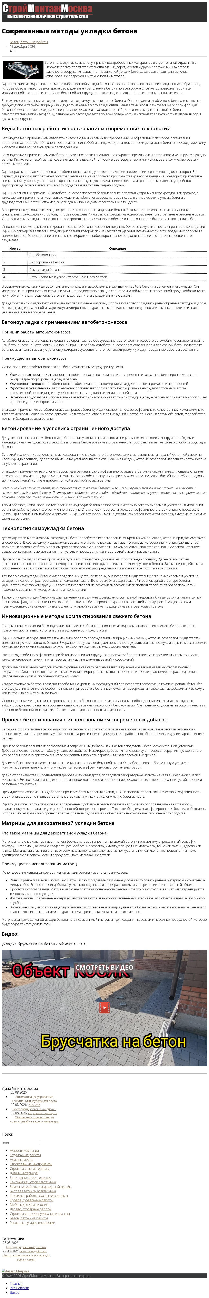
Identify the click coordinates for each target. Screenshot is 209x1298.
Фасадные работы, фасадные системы (39, 1195)
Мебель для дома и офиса (30, 1204)
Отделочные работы (25, 1155)
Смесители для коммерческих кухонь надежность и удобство (25, 1249)
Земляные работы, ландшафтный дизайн (40, 1186)
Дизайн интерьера (24, 1173)
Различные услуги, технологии (32, 1222)
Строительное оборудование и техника (40, 1213)
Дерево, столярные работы (30, 1209)
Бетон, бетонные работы (29, 42)
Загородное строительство (30, 1177)
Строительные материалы (29, 1168)
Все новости (19, 66)
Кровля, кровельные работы (31, 1200)
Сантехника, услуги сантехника (33, 1182)
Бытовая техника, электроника (33, 1191)
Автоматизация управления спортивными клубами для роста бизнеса (34, 1101)
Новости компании (24, 1150)
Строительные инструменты (31, 1164)
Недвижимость (21, 1159)
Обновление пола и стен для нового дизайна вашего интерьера (34, 1119)
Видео (14, 1292)
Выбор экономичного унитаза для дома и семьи (26, 1257)
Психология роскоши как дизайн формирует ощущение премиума (34, 1111)
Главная (16, 1283)
